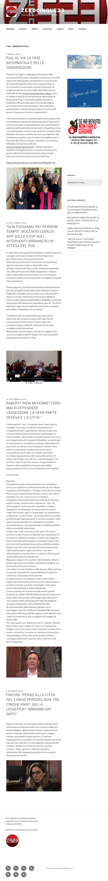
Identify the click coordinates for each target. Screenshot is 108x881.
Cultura (60, 29)
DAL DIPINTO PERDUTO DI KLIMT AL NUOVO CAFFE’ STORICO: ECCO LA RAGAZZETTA (83, 220)
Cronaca (23, 29)
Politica (35, 29)
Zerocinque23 (42, 10)
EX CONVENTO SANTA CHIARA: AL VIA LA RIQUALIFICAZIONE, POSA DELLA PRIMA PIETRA (82, 210)
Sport (71, 29)
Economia (47, 29)
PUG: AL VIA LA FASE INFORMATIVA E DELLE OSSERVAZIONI (25, 63)
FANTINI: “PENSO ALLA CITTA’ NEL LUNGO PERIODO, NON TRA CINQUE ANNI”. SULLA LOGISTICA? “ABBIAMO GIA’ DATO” (32, 704)
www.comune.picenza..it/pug (37, 93)
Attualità (10, 29)
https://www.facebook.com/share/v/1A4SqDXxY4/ (30, 162)
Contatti (82, 29)
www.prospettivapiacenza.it (20, 147)
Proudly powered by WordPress (59, 868)
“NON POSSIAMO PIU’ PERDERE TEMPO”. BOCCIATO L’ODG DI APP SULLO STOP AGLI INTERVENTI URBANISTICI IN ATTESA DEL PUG (32, 236)
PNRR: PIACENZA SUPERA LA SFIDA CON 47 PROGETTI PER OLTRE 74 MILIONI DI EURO (83, 231)
